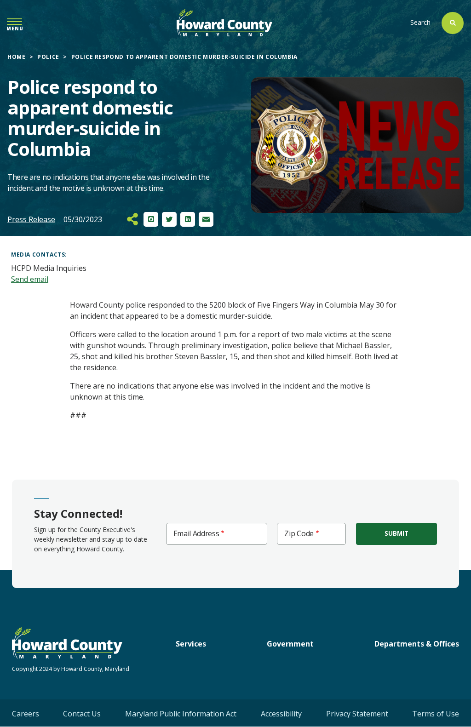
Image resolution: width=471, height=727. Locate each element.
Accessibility (281, 714)
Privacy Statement (357, 714)
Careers (25, 714)
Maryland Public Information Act (180, 714)
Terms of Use (435, 714)
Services (191, 644)
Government (290, 644)
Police (48, 57)
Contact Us (82, 714)
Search (420, 22)
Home (16, 57)
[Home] (224, 22)
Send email (29, 279)
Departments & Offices (416, 644)
